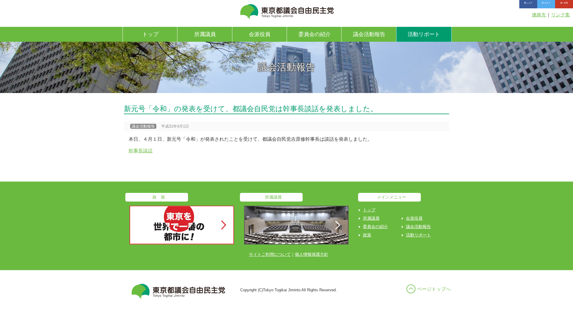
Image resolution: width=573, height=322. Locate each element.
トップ (150, 34)
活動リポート (424, 34)
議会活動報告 (369, 34)
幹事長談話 (141, 150)
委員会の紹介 (314, 34)
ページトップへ (434, 289)
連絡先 (539, 14)
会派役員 (259, 34)
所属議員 (205, 34)
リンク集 (560, 14)
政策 (367, 235)
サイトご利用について (270, 254)
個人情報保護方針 (311, 254)
